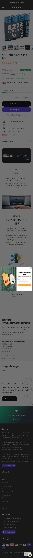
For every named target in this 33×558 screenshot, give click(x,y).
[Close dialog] (31, 268)
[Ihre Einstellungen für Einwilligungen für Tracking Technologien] (30, 555)
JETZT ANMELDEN (24, 284)
